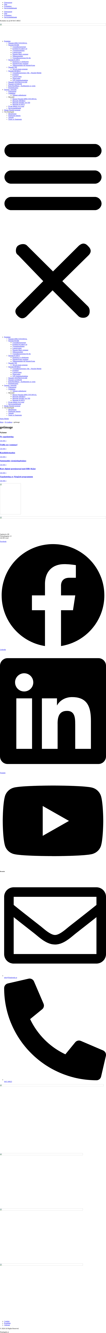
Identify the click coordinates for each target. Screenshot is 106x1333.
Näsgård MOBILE (14, 71)
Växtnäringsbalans (18, 50)
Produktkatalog (13, 88)
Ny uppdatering (7, 437)
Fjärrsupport (8, 2)
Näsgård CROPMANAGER (17, 82)
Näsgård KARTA (14, 60)
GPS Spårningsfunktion (20, 80)
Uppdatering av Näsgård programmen (16, 477)
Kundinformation (7, 453)
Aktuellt (11, 117)
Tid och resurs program (20, 69)
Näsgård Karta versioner (20, 63)
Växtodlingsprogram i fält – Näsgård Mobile (26, 73)
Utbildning (11, 93)
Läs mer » (3, 441)
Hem (1, 422)
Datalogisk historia (14, 115)
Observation (16, 78)
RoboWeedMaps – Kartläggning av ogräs (21, 86)
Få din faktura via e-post (16, 106)
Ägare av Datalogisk (15, 119)
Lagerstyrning (17, 52)
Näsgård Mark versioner (20, 54)
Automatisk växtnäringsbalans (13, 461)
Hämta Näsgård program (12, 110)
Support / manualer (10, 89)
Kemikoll (15, 75)
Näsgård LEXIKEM (15, 84)
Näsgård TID (12, 67)
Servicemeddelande (10, 8)
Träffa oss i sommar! (8, 445)
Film (5, 4)
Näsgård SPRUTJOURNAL (17, 43)
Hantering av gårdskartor (20, 62)
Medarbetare (12, 114)
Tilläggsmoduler (17, 56)
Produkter (7, 41)
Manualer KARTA (18, 104)
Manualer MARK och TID (21, 102)
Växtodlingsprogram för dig (21, 58)
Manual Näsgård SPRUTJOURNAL (24, 99)
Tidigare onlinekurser (19, 95)
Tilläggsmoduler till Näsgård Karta (23, 65)
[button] (53, 228)
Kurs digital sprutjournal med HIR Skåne (18, 469)
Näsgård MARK (13, 45)
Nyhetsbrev (8, 6)
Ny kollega (8, 422)
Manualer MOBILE (18, 101)
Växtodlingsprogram (19, 47)
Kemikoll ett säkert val (19, 49)
